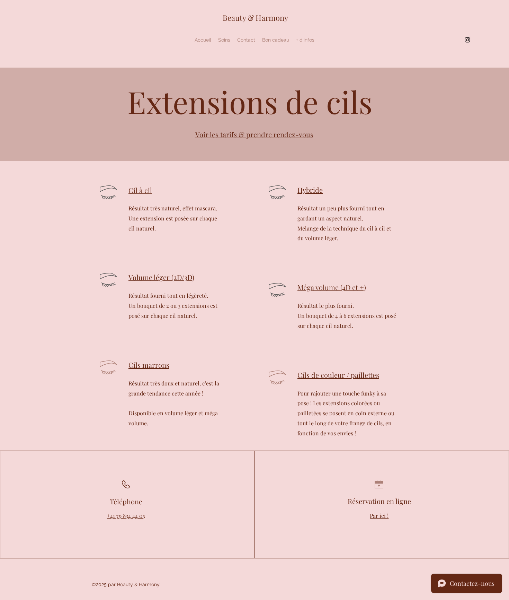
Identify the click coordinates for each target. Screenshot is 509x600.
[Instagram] (467, 39)
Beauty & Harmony (255, 17)
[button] (224, 40)
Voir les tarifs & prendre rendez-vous (254, 134)
